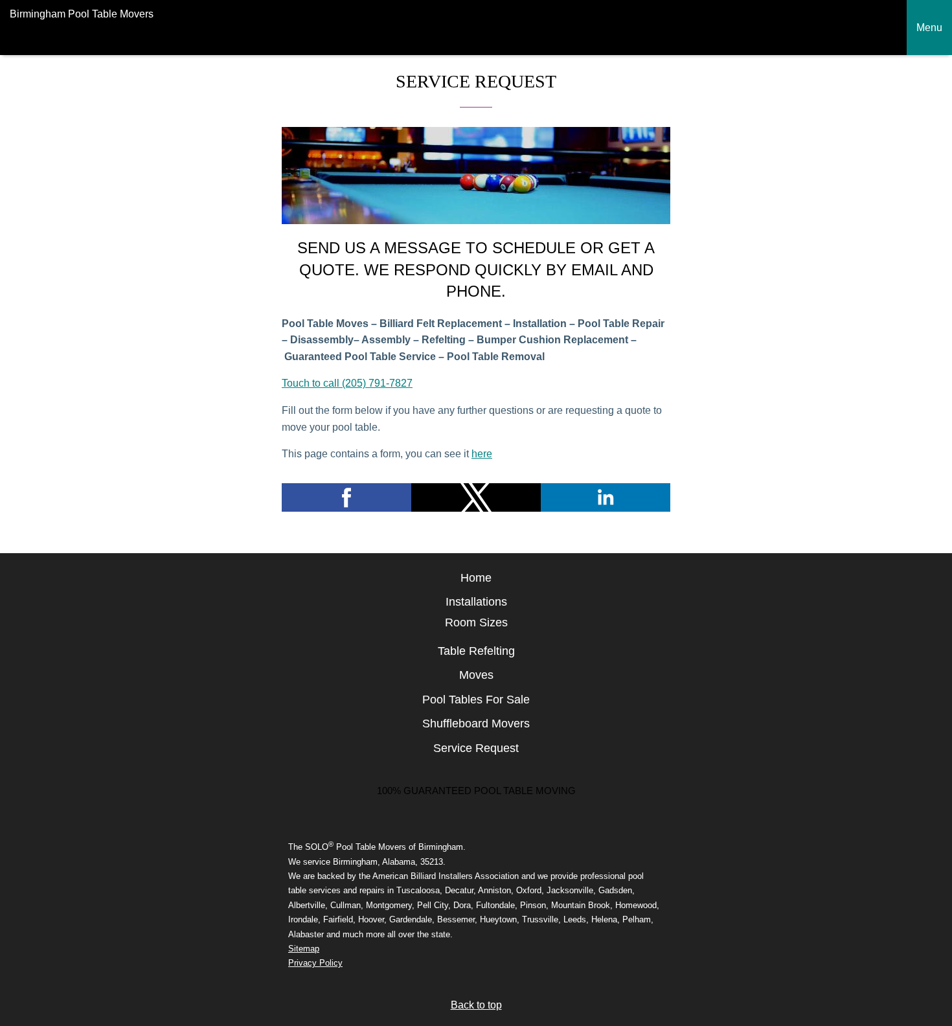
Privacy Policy (315, 963)
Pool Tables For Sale (476, 699)
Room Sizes (476, 622)
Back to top (476, 1004)
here (481, 453)
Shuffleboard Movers (476, 723)
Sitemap (303, 948)
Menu (929, 27)
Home (476, 577)
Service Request (476, 748)
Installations (476, 601)
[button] (346, 497)
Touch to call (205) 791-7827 (347, 383)
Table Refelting (476, 650)
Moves (476, 674)
